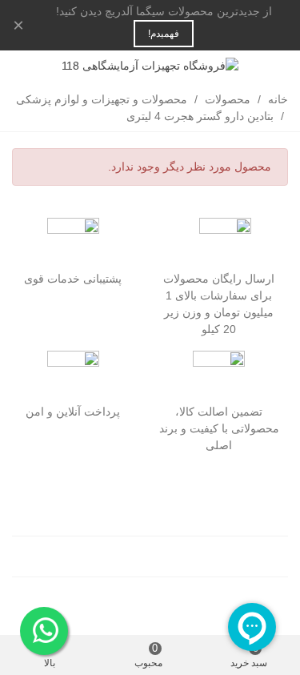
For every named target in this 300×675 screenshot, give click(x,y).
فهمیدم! (163, 33)
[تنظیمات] (27, 65)
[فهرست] (273, 65)
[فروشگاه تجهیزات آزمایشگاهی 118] (150, 65)
